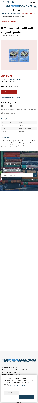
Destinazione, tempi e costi (10, 98)
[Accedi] (13, 10)
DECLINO (11, 393)
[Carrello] (19, 10)
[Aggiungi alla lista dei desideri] (18, 92)
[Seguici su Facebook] (3, 2)
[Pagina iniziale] (19, 6)
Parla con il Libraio (10, 86)
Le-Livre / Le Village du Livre (13, 13)
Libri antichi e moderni (28, 13)
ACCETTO (26, 397)
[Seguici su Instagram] (8, 2)
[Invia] (35, 175)
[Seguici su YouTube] (13, 2)
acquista (8, 92)
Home (2, 13)
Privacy (31, 179)
